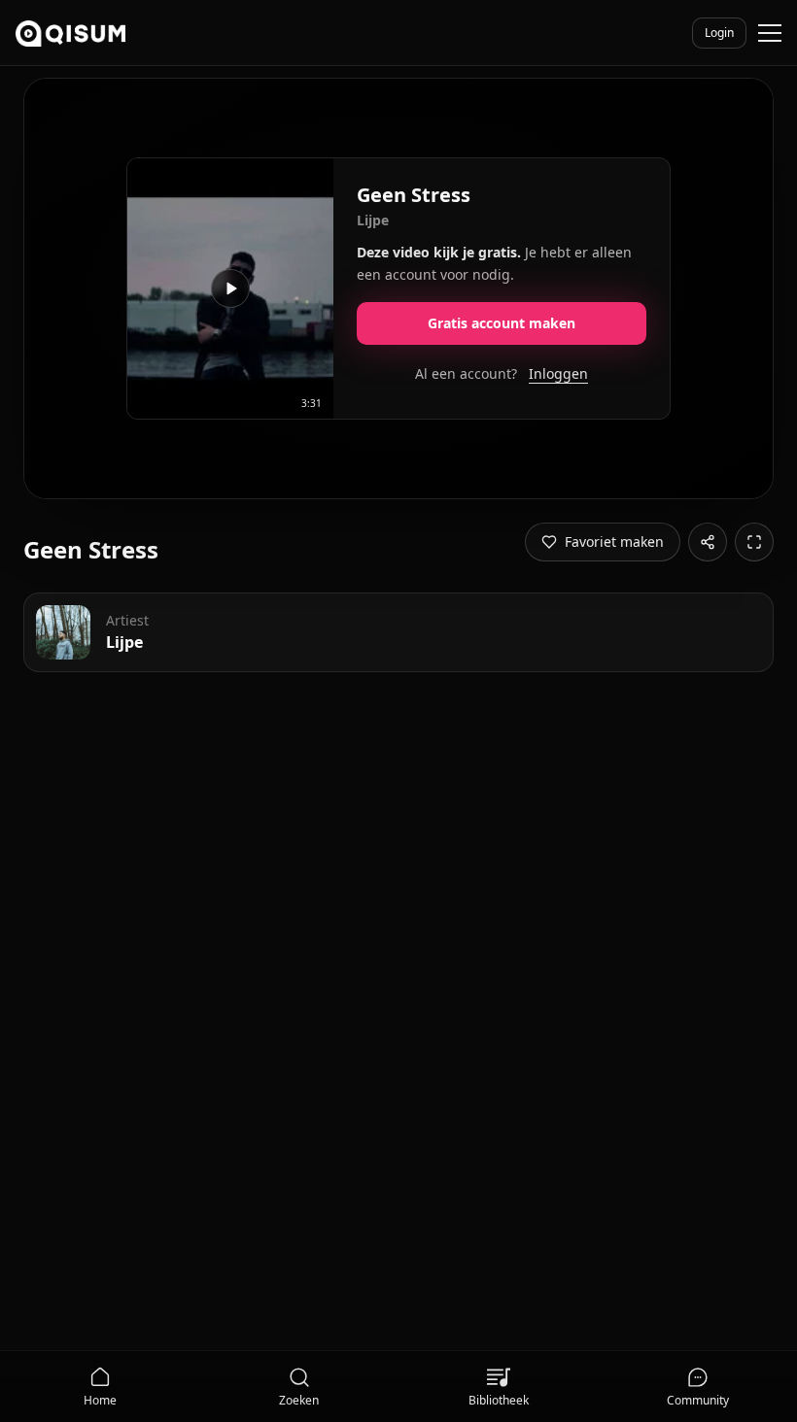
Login (719, 32)
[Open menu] (769, 33)
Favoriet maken (614, 541)
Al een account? (501, 373)
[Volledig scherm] (754, 542)
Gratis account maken (501, 323)
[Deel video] (707, 542)
